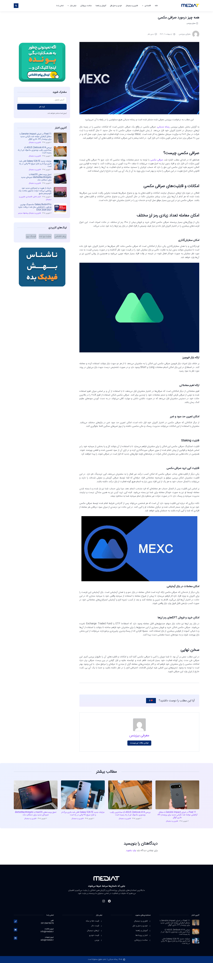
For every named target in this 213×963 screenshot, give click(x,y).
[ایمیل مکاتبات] (15, 929)
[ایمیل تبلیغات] (15, 938)
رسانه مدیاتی (163, 127)
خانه (156, 5)
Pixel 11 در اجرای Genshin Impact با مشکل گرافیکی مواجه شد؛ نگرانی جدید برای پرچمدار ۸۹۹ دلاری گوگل (35, 136)
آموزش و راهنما (101, 5)
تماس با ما (59, 5)
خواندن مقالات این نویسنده (139, 743)
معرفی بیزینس (191, 23)
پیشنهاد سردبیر (23, 213)
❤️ (151, 700)
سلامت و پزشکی (85, 5)
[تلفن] (15, 921)
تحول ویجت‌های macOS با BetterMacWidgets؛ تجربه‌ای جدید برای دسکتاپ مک (36, 177)
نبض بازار (73, 5)
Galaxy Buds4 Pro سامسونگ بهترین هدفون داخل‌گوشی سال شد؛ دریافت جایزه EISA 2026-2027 (34, 207)
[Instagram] (103, 901)
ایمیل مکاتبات (49, 929)
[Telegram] (109, 901)
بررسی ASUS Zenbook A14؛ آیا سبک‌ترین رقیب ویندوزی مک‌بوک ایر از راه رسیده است (34, 150)
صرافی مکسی (156, 160)
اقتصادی (148, 5)
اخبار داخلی (37, 196)
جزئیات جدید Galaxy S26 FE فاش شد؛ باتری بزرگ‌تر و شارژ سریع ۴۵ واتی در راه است (35, 163)
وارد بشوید (131, 850)
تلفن (52, 920)
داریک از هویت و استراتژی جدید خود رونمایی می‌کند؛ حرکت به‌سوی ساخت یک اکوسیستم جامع (35, 190)
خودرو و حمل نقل (116, 5)
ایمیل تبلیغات (49, 937)
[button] (16, 5)
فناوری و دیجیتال (132, 5)
